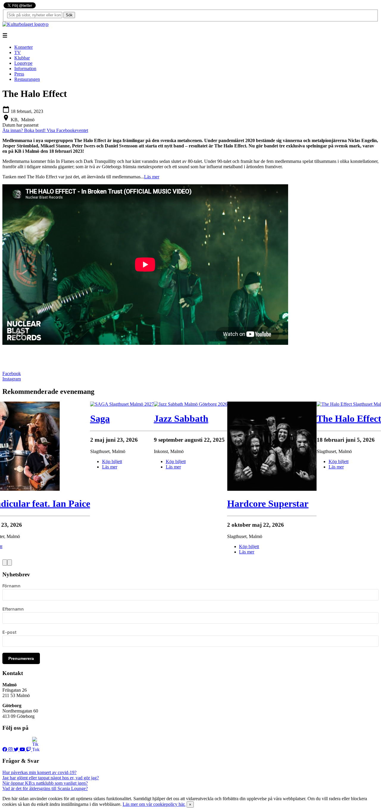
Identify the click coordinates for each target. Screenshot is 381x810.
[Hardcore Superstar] (271, 489)
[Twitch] (29, 749)
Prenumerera (21, 658)
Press (19, 73)
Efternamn (13, 608)
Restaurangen (27, 79)
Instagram (11, 378)
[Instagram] (11, 749)
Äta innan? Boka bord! (24, 130)
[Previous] (4, 562)
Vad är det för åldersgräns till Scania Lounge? (45, 788)
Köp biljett (176, 461)
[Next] (9, 562)
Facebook (11, 373)
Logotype (23, 63)
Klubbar (22, 57)
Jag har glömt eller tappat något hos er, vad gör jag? (50, 777)
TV (17, 52)
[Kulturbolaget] (25, 24)
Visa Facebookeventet (67, 130)
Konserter (23, 47)
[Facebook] (5, 749)
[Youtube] (23, 749)
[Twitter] (17, 749)
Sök (69, 15)
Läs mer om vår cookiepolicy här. (154, 804)
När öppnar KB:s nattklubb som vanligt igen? (45, 783)
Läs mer (151, 176)
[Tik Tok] (35, 749)
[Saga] (122, 404)
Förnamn (11, 585)
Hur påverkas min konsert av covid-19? (39, 772)
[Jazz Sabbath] (190, 404)
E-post (9, 632)
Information (25, 68)
